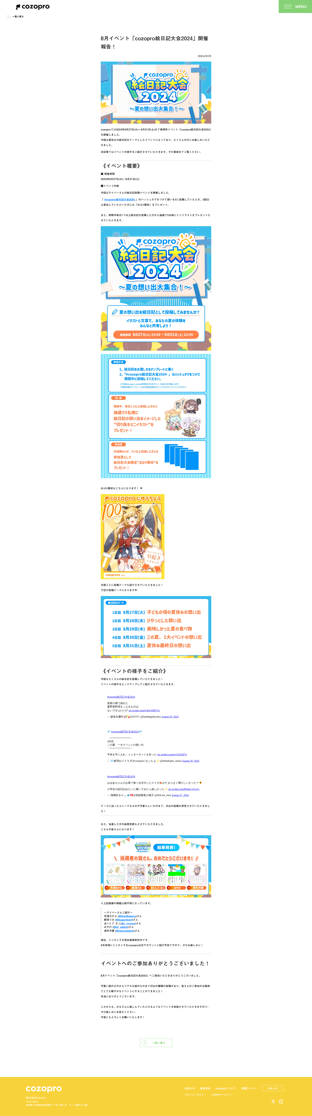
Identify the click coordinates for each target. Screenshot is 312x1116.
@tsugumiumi (124, 919)
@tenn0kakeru (127, 916)
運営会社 (205, 1088)
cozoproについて (226, 1088)
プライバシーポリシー (195, 1094)
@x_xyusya (128, 923)
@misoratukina (125, 930)
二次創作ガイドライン (221, 1094)
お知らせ (189, 1088)
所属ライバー (249, 1088)
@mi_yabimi (120, 927)
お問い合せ (272, 1088)
